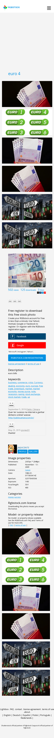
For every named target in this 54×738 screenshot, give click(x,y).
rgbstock (14, 7)
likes (42, 290)
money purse (24, 391)
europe (34, 386)
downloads (31, 290)
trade (23, 397)
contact (18, 709)
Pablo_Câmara (33, 409)
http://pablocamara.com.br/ (21, 417)
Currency (38, 382)
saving (21, 394)
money (11, 497)
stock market (14, 397)
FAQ (11, 525)
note (33, 391)
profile (22, 451)
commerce (22, 382)
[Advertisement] (27, 41)
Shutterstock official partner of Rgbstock (16, 725)
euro (28, 386)
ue (29, 397)
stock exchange (32, 394)
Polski (35, 715)
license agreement (32, 709)
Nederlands (26, 718)
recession (12, 394)
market (28, 388)
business (12, 382)
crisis (30, 382)
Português (45, 715)
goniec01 (25, 430)
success (17, 497)
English (7, 715)
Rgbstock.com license (22, 503)
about (27, 712)
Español (26, 715)
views (16, 290)
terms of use (20, 525)
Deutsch (17, 715)
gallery (33, 451)
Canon (27, 470)
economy (20, 386)
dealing (11, 386)
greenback (19, 388)
